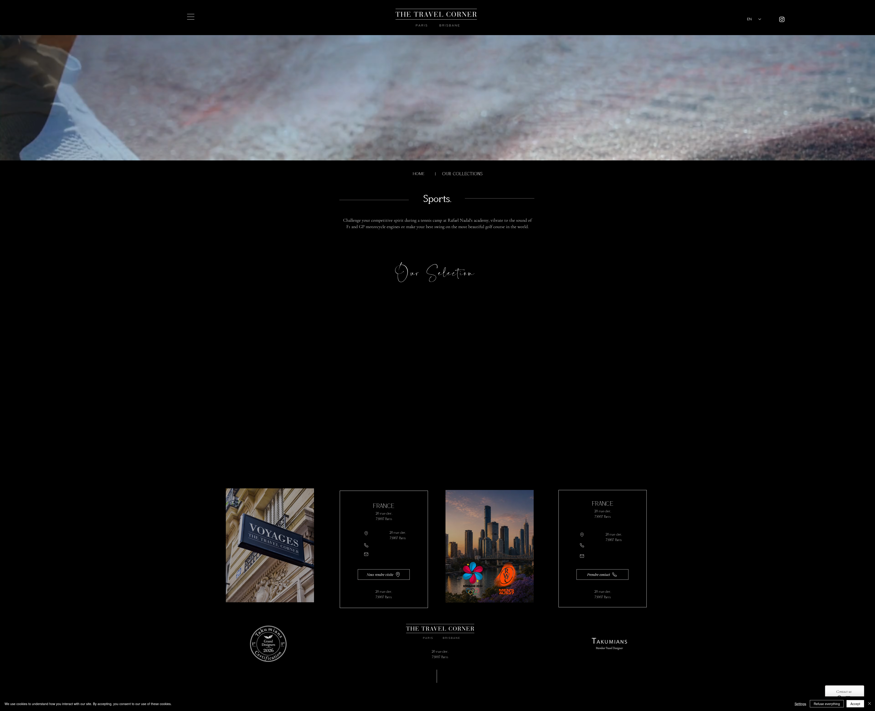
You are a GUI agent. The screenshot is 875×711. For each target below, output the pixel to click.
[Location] (366, 533)
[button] (190, 17)
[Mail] (366, 554)
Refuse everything (827, 703)
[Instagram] (781, 19)
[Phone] (366, 545)
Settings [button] (800, 703)
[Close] (869, 703)
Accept (855, 703)
